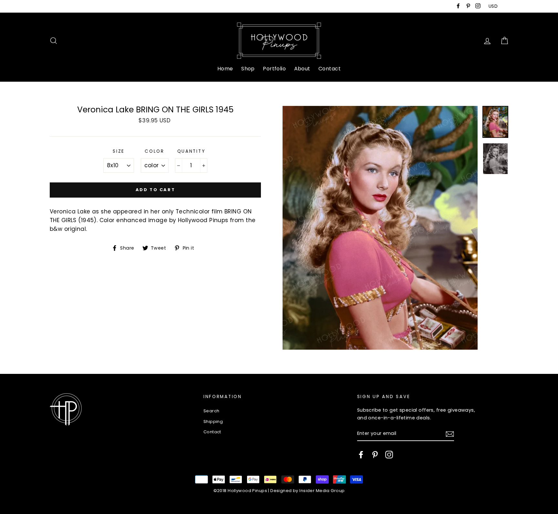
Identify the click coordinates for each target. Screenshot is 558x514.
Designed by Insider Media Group (307, 491)
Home (225, 68)
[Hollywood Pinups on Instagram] (389, 454)
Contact (329, 68)
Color (154, 151)
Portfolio (274, 68)
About (302, 68)
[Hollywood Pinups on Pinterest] (375, 454)
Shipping (213, 421)
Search (211, 411)
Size (119, 151)
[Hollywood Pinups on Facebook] (361, 454)
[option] (380, 228)
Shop (248, 68)
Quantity (191, 151)
